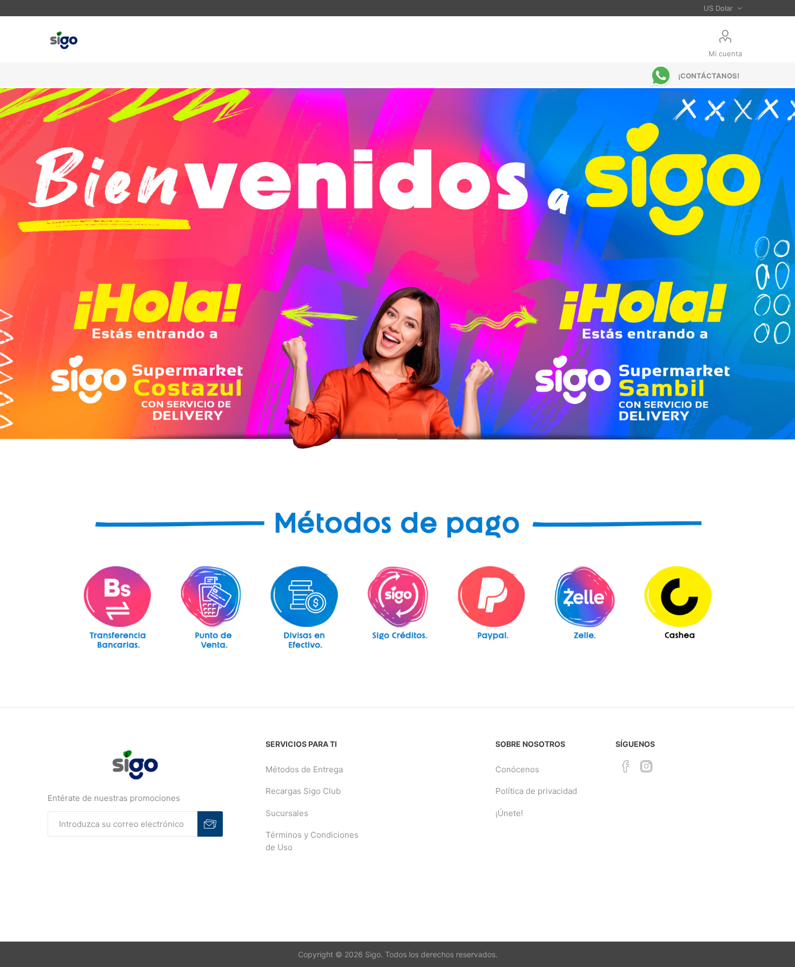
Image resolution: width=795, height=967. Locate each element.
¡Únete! (509, 813)
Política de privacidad (536, 791)
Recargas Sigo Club (303, 791)
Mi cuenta (725, 53)
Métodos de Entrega (304, 769)
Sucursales (287, 813)
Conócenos (517, 769)
